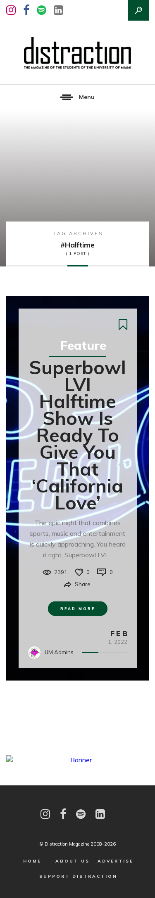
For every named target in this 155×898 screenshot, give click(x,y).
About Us (72, 861)
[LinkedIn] (58, 10)
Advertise (116, 861)
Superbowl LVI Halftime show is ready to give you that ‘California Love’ (77, 435)
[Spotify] (41, 10)
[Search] (138, 10)
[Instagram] (11, 10)
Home (32, 861)
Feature (83, 345)
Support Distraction (78, 876)
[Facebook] (26, 10)
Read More (77, 608)
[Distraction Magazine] (77, 53)
